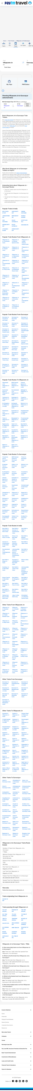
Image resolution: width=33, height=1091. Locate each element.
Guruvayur (20, 105)
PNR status (12, 125)
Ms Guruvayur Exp (7, 101)
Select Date (27, 104)
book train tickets (9, 119)
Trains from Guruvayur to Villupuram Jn (13, 890)
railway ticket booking (21, 172)
